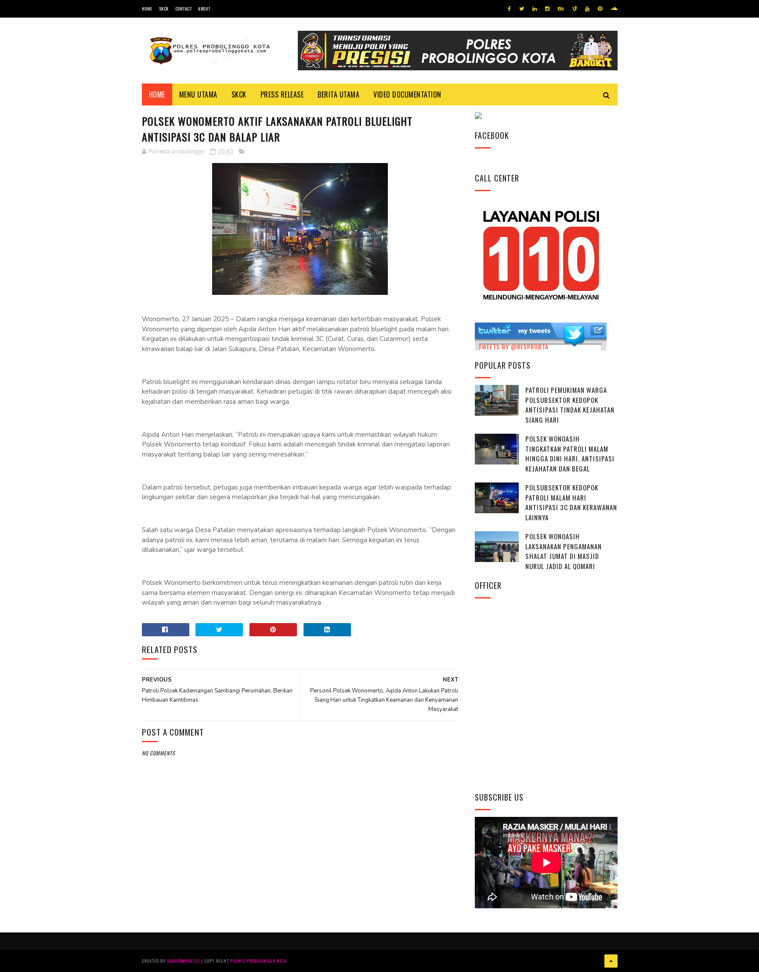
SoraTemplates (183, 960)
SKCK (164, 8)
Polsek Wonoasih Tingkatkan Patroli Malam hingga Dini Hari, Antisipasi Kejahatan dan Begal (569, 453)
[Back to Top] (611, 961)
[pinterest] (600, 9)
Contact (183, 8)
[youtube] (587, 9)
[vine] (574, 9)
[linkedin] (534, 9)
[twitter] (521, 9)
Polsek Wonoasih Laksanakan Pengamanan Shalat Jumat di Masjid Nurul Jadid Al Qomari (563, 551)
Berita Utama (338, 94)
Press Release (282, 94)
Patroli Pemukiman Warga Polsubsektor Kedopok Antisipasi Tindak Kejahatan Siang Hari (569, 404)
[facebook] (509, 9)
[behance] (561, 9)
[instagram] (547, 9)
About (204, 8)
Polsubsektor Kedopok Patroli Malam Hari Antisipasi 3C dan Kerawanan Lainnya (571, 502)
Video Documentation (407, 94)
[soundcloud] (613, 9)
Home (147, 8)
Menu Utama (198, 94)
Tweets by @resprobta (513, 346)
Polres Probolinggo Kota (258, 960)
